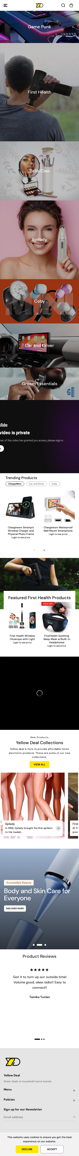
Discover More (15, 908)
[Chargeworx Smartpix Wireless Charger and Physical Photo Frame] (21, 507)
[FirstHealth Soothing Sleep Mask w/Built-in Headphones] (56, 617)
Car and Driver (36, 483)
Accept (52, 1149)
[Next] (44, 550)
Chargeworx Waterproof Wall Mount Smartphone (58, 529)
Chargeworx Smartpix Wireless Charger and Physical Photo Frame (21, 531)
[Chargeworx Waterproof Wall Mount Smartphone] (58, 507)
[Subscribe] (74, 1117)
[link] (39, 1062)
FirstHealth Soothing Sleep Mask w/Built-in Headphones (56, 639)
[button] (6, 5)
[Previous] (35, 550)
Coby (54, 483)
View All (40, 764)
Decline (27, 1149)
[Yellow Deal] (39, 5)
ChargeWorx (14, 483)
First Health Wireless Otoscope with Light (22, 637)
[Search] (63, 5)
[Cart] (71, 5)
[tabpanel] (39, 899)
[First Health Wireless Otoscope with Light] (22, 617)
